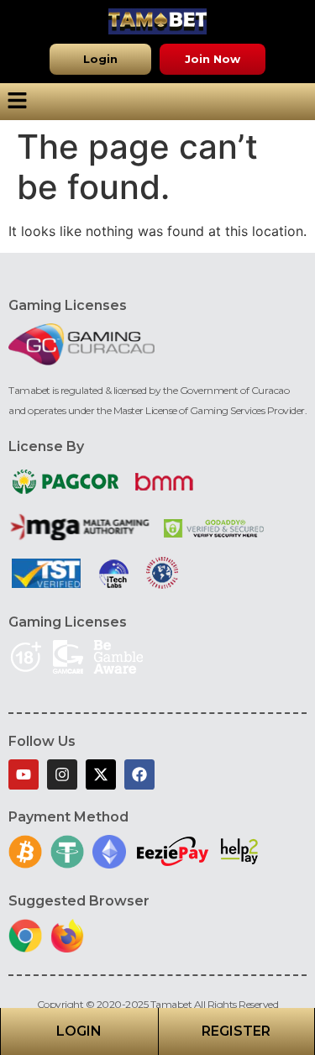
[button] (100, 59)
